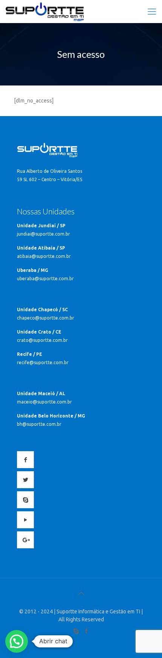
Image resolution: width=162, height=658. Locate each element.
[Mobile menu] (151, 11)
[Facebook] (86, 631)
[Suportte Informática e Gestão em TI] (45, 11)
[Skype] (76, 631)
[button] (16, 641)
